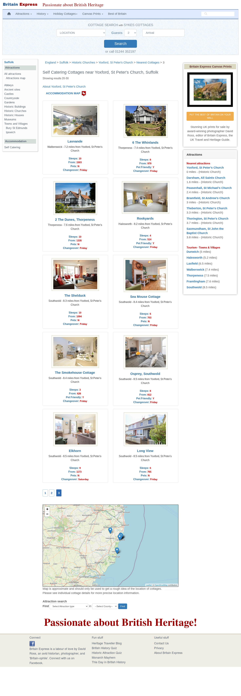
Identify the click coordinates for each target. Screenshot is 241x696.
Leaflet (148, 585)
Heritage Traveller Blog (107, 643)
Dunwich (193, 251)
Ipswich (10, 132)
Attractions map (15, 78)
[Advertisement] (20, 204)
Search (120, 44)
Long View (145, 451)
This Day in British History (109, 662)
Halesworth (194, 257)
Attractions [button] (22, 13)
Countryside (11, 98)
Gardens (9, 102)
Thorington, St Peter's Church (207, 218)
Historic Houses (14, 115)
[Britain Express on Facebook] (32, 643)
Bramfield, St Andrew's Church (208, 198)
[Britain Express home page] (20, 4)
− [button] (47, 514)
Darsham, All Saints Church (206, 177)
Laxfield (192, 263)
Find (46, 606)
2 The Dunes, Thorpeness (75, 219)
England (50, 62)
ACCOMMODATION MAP (63, 93)
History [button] (42, 13)
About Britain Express (168, 652)
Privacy (159, 648)
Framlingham (196, 281)
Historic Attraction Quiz (107, 652)
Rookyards (145, 218)
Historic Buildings (15, 106)
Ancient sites (12, 89)
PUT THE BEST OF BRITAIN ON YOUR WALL (210, 116)
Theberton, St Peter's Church (207, 208)
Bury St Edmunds (16, 128)
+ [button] (47, 509)
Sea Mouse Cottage (145, 296)
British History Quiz (104, 648)
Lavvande (75, 141)
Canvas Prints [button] (91, 13)
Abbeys (8, 85)
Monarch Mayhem (103, 657)
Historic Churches (83, 62)
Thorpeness (195, 275)
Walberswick (195, 269)
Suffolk (63, 62)
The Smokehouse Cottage (75, 372)
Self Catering (12, 147)
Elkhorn (75, 451)
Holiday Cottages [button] (64, 13)
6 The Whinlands (145, 142)
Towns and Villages (16, 123)
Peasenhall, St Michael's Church (209, 188)
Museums (10, 119)
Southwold (194, 287)
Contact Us (161, 643)
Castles (9, 93)
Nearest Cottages (147, 62)
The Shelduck (75, 295)
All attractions (12, 73)
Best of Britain (117, 13)
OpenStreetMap (161, 585)
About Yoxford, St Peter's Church (64, 86)
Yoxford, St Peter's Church (116, 62)
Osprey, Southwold (145, 374)
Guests (117, 33)
